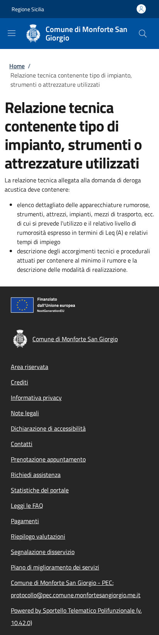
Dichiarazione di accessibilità (48, 428)
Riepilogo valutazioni (38, 536)
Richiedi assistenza (36, 474)
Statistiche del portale (40, 490)
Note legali (25, 413)
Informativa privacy (36, 397)
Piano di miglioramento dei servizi (55, 567)
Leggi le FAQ (27, 505)
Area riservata (29, 366)
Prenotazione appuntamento (48, 459)
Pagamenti (25, 521)
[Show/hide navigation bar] (12, 33)
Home (17, 66)
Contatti (21, 443)
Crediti (19, 382)
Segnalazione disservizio (42, 551)
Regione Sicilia (28, 9)
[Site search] (142, 33)
